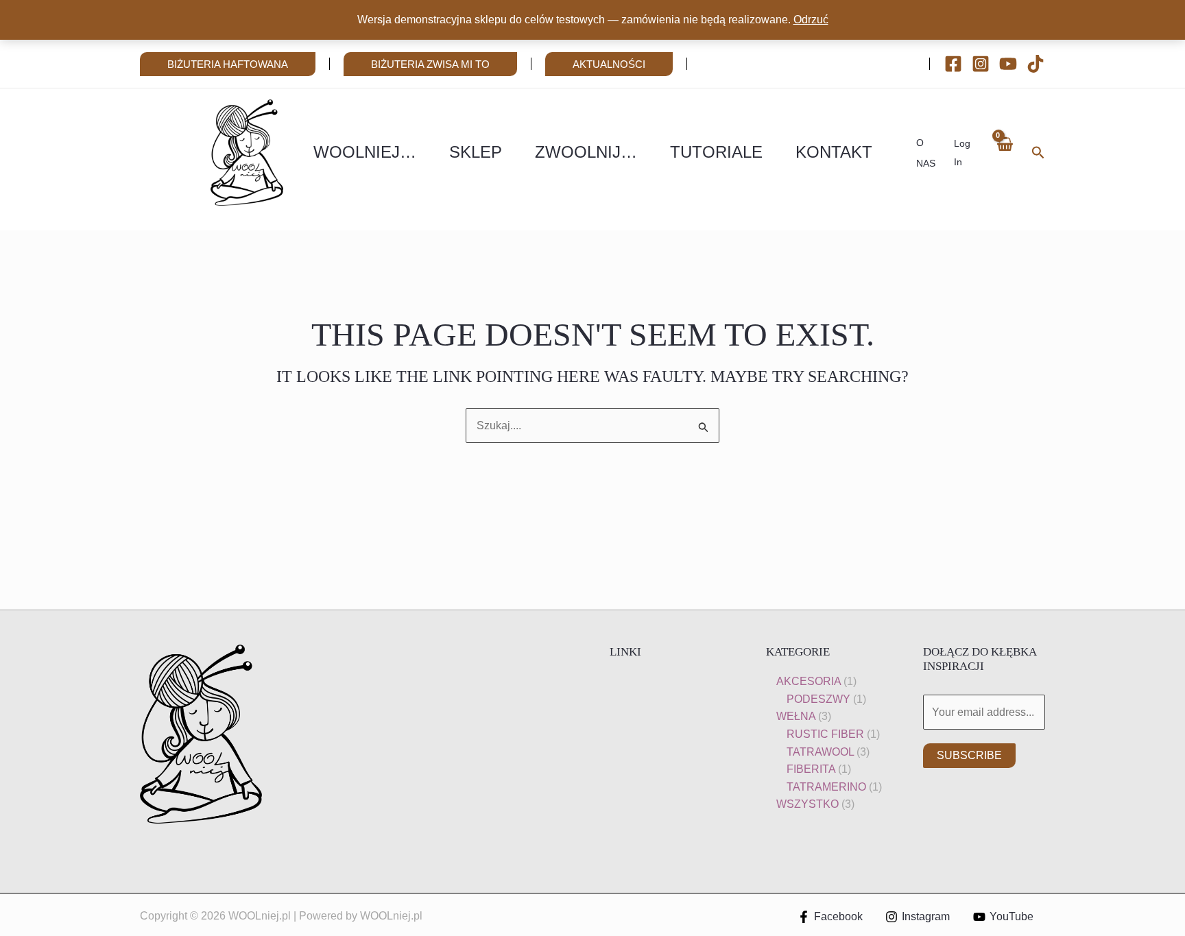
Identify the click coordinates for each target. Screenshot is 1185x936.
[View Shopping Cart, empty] (1004, 152)
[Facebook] (953, 63)
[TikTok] (1035, 63)
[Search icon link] (1038, 154)
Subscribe (969, 755)
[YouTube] (1008, 63)
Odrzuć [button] (810, 19)
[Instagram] (980, 63)
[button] (227, 64)
